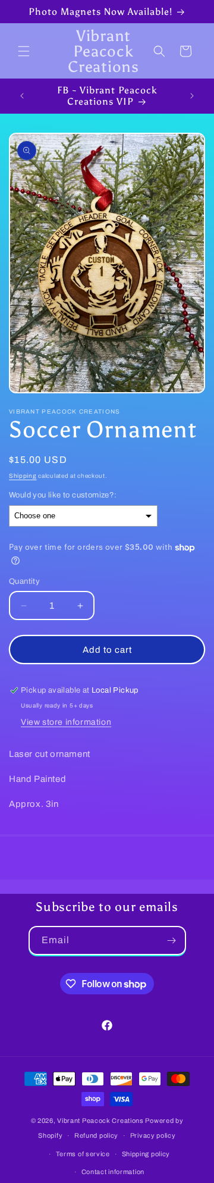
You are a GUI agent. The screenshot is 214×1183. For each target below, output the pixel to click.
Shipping (23, 475)
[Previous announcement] (22, 96)
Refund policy (96, 1135)
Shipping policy (146, 1153)
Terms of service (83, 1153)
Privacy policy (153, 1135)
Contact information (112, 1171)
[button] (24, 51)
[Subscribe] (172, 940)
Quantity (24, 581)
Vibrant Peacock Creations (100, 1120)
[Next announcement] (192, 96)
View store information (66, 722)
